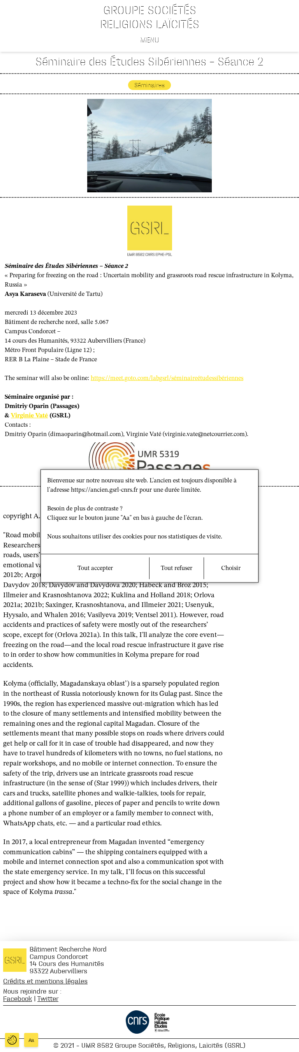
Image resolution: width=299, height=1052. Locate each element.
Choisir (231, 568)
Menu (149, 39)
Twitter (47, 998)
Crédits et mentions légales (45, 981)
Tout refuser (176, 568)
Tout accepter (95, 568)
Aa (31, 1040)
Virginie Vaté (29, 416)
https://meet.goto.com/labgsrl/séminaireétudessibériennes (167, 378)
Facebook (17, 998)
